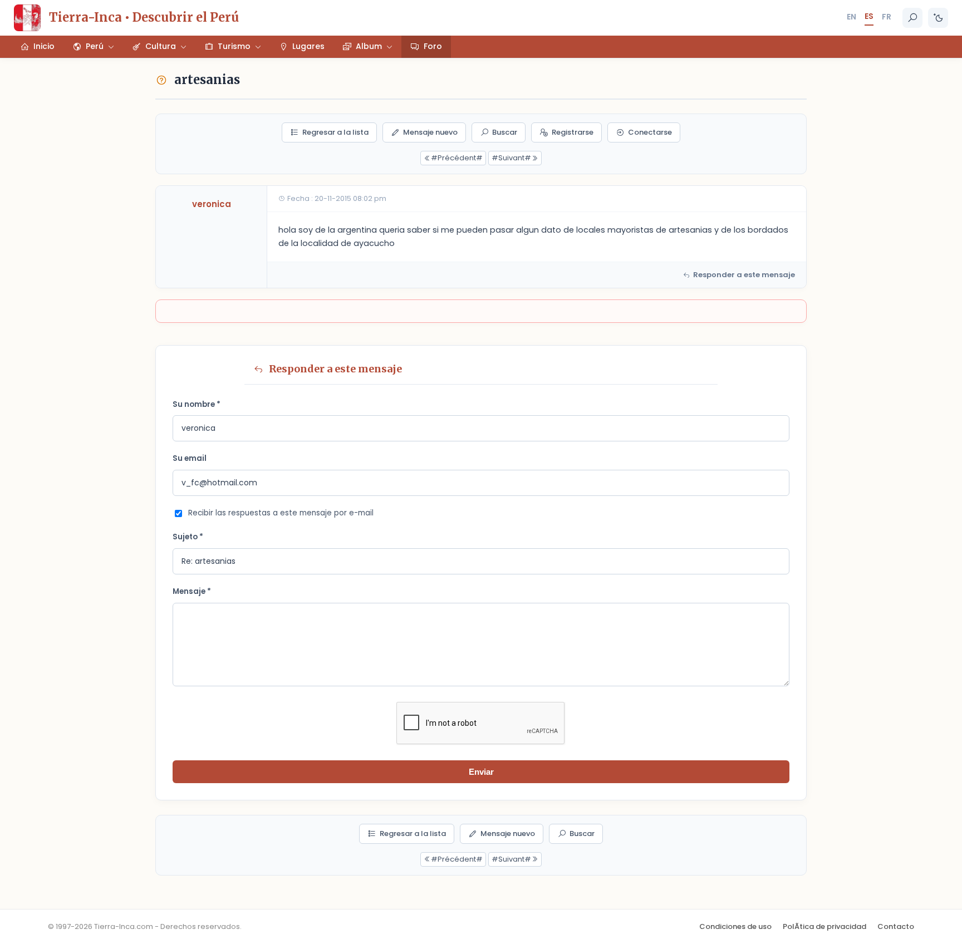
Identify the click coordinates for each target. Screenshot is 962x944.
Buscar (504, 132)
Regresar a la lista (335, 132)
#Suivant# (511, 158)
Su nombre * (196, 404)
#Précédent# (457, 158)
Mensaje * (192, 591)
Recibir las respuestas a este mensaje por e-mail (281, 513)
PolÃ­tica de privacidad (824, 926)
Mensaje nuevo (430, 132)
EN (851, 16)
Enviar (481, 771)
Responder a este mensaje (744, 274)
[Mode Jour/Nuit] (938, 18)
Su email (190, 458)
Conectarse (650, 132)
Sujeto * (188, 537)
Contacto (895, 926)
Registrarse (572, 132)
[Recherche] (912, 18)
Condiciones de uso (735, 926)
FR (886, 16)
